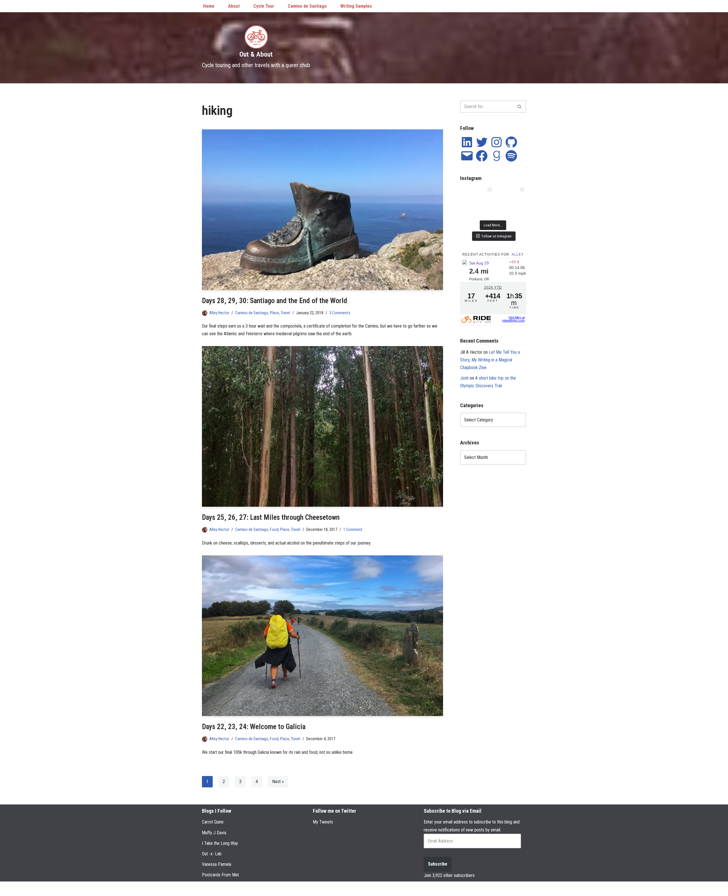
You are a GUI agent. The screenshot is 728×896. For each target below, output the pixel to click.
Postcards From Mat (220, 875)
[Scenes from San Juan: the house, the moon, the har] (477, 202)
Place (274, 313)
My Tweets (323, 822)
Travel (285, 313)
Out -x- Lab (212, 853)
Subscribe (437, 864)
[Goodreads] (496, 156)
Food (274, 529)
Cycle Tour (263, 6)
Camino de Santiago (307, 6)
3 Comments (339, 313)
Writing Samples (356, 6)
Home (208, 6)
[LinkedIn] (467, 142)
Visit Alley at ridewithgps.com (513, 319)
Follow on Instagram (497, 236)
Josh (464, 378)
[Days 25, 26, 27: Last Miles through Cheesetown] (322, 426)
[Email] (467, 156)
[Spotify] (511, 156)
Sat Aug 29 (479, 263)
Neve (206, 888)
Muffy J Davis (214, 832)
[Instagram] (496, 142)
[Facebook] (482, 156)
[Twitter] (482, 142)
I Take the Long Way (220, 843)
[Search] (519, 106)
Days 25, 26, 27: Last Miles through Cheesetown (271, 517)
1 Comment (352, 529)
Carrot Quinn (213, 822)
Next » (278, 781)
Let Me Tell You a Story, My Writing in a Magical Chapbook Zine (490, 359)
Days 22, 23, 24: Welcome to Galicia (253, 727)
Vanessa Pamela (216, 864)
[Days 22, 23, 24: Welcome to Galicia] (322, 635)
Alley (518, 254)
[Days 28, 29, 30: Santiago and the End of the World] (322, 209)
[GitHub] (511, 142)
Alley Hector (219, 313)
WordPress (248, 888)
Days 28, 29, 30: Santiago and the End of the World (274, 301)
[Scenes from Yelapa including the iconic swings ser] (509, 202)
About (234, 6)
